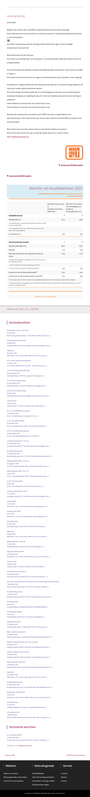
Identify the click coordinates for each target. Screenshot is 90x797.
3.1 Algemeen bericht (24, 746)
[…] (50, 336)
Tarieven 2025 (9, 755)
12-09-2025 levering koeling (76, 755)
